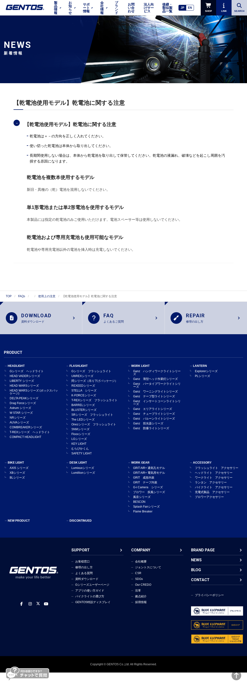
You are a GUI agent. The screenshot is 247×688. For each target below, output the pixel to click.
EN (190, 7)
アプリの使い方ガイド (89, 590)
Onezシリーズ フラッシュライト (93, 424)
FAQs (21, 296)
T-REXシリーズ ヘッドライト (30, 432)
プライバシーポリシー (209, 595)
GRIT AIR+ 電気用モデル (149, 472)
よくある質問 (84, 573)
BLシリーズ (17, 477)
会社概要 (141, 561)
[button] (123, 124)
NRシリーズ (18, 417)
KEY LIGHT (78, 443)
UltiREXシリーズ (82, 376)
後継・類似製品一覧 (167, 7)
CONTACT (200, 579)
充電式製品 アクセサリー (212, 492)
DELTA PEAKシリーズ (24, 398)
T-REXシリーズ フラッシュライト (94, 400)
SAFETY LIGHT (81, 453)
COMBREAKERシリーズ (26, 427)
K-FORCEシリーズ (83, 395)
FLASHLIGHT (78, 366)
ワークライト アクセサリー (214, 477)
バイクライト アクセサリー (214, 487)
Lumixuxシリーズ (82, 468)
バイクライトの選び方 (89, 596)
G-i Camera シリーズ (148, 487)
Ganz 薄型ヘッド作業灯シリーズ (155, 379)
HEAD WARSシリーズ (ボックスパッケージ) (34, 392)
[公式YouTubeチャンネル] (46, 604)
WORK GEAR (140, 462)
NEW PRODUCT (19, 520)
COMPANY (140, 550)
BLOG (196, 570)
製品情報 (55, 8)
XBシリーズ (17, 472)
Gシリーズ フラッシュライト (91, 371)
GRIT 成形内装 (143, 477)
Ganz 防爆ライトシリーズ (151, 428)
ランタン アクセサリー (211, 482)
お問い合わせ (131, 7)
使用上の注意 (46, 296)
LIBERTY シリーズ (22, 381)
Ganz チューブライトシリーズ (154, 413)
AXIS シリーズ (19, 468)
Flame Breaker (142, 511)
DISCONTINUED (80, 520)
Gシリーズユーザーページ (92, 584)
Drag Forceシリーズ (23, 403)
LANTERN (200, 366)
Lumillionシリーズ (83, 472)
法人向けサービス (149, 7)
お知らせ (70, 8)
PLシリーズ (202, 376)
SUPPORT (80, 550)
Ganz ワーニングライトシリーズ (155, 391)
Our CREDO (143, 584)
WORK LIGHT (140, 366)
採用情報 (141, 602)
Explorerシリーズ (206, 371)
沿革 (138, 590)
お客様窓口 (82, 561)
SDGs (139, 579)
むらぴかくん (80, 448)
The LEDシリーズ (83, 419)
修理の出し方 (84, 567)
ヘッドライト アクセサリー (214, 472)
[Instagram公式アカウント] (30, 604)
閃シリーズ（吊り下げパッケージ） (94, 381)
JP (182, 7)
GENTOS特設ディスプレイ (92, 602)
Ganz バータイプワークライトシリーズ (157, 385)
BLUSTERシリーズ (83, 410)
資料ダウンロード (86, 579)
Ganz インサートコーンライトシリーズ (157, 402)
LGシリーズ (79, 439)
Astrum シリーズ (20, 408)
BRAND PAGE (203, 550)
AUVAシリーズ (19, 422)
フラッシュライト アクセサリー (216, 468)
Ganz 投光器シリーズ (148, 423)
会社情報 (102, 8)
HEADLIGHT (16, 366)
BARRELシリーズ (83, 405)
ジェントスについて (148, 567)
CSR (138, 573)
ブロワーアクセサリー (209, 497)
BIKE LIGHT (16, 462)
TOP (9, 296)
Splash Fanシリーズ (146, 506)
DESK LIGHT (78, 462)
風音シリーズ (142, 497)
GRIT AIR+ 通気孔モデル (149, 468)
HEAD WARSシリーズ (24, 385)
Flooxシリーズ (80, 434)
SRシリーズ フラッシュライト (92, 414)
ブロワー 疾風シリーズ (149, 492)
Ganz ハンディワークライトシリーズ (157, 373)
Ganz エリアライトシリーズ (152, 409)
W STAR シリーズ (21, 412)
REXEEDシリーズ (83, 385)
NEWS (196, 560)
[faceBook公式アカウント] (21, 604)
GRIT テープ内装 (145, 482)
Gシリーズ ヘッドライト (27, 371)
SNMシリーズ (80, 429)
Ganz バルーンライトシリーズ (154, 418)
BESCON (139, 501)
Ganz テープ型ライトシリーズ (154, 396)
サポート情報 (86, 7)
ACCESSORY (202, 462)
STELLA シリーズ (83, 390)
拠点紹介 (141, 596)
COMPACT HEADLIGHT (25, 437)
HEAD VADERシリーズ (25, 376)
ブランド (116, 8)
